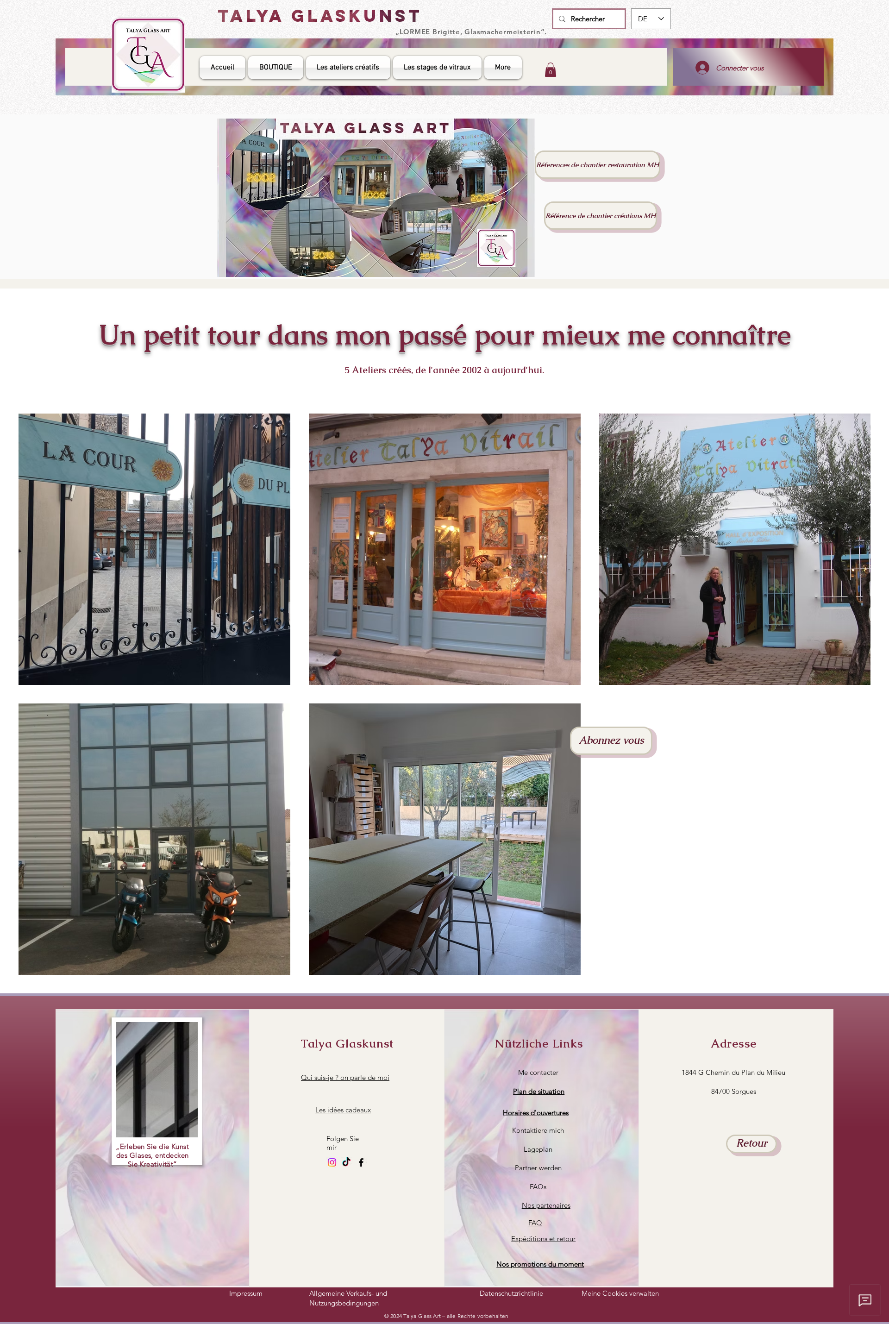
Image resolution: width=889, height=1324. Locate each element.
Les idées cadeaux (343, 1109)
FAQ (535, 1222)
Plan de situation (538, 1091)
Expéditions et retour (543, 1238)
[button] (536, 1112)
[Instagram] (332, 1162)
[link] (551, 70)
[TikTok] (346, 1162)
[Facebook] (361, 1162)
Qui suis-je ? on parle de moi (345, 1077)
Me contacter (538, 1072)
